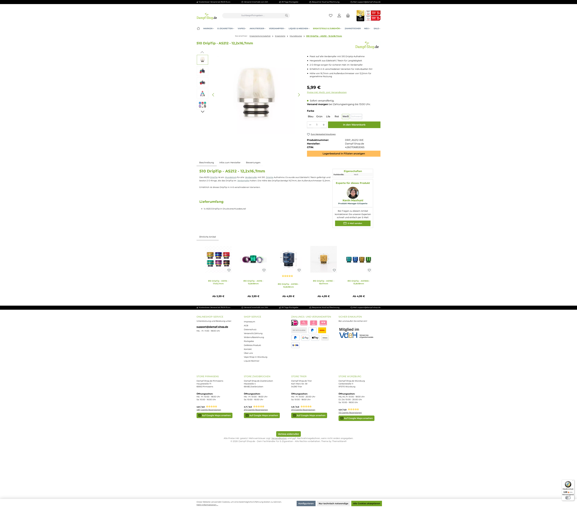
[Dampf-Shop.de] (366, 44)
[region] (249, 95)
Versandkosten (279, 438)
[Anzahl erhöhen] (324, 125)
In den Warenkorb (354, 124)
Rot (337, 116)
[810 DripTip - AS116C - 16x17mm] (323, 259)
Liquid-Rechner (251, 361)
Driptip (269, 177)
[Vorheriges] (213, 95)
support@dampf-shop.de (212, 326)
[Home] (198, 28)
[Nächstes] (299, 95)
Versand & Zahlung (253, 333)
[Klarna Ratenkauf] (304, 323)
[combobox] (253, 15)
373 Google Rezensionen (303, 410)
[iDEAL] (294, 323)
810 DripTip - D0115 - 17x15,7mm (218, 282)
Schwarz (356, 117)
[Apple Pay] (315, 338)
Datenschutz (250, 329)
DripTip (214, 177)
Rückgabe (249, 341)
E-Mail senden (354, 223)
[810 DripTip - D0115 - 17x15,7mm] (218, 259)
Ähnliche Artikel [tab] (207, 236)
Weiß (345, 116)
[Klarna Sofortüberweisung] (313, 323)
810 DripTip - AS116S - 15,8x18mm (288, 285)
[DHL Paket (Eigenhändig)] (322, 330)
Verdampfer (251, 177)
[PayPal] (312, 330)
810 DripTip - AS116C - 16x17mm (323, 282)
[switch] (568, 497)
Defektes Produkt (252, 345)
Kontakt (248, 349)
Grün (319, 116)
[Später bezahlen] (295, 338)
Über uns (248, 353)
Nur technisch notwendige (333, 503)
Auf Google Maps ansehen (216, 415)
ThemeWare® (339, 441)
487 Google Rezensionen (209, 410)
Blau (310, 116)
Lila (328, 116)
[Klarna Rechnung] (323, 323)
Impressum (249, 322)
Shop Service (252, 316)
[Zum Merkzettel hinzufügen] (229, 270)
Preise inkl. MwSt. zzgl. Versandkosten (327, 92)
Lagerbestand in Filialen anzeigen (344, 153)
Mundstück (231, 177)
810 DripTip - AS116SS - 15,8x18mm (359, 282)
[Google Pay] (305, 338)
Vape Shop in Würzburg (255, 357)
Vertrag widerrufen (288, 434)
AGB (246, 325)
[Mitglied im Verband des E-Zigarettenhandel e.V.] (358, 333)
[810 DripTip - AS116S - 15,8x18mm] (288, 259)
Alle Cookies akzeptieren (366, 503)
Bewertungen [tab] (253, 162)
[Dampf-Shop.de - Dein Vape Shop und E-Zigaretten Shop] (207, 15)
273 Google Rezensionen (256, 410)
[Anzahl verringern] (310, 125)
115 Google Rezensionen (350, 412)
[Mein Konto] (339, 15)
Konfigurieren (306, 503)
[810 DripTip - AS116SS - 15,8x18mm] (358, 259)
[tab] (207, 162)
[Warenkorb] (347, 15)
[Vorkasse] (325, 338)
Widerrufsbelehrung (254, 337)
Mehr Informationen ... (207, 505)
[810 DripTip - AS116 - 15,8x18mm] (253, 259)
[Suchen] (287, 15)
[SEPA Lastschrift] (295, 345)
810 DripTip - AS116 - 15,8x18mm (253, 282)
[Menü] (572, 481)
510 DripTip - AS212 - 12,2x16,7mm (324, 36)
